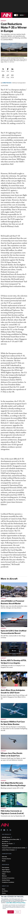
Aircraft (3, 20)
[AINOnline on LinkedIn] (10, 830)
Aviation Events (6, 880)
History (4, 893)
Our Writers (5, 891)
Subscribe (4, 856)
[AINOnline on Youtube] (4, 830)
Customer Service (6, 858)
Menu (22, 15)
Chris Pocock (6, 83)
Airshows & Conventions (8, 878)
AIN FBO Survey (6, 837)
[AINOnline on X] (7, 830)
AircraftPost (5, 841)
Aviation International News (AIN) (10, 839)
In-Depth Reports (6, 871)
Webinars (4, 876)
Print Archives (5, 867)
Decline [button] (17, 912)
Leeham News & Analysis (8, 850)
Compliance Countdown (8, 882)
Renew (3, 860)
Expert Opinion (5, 869)
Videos (4, 874)
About (3, 889)
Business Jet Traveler (7, 843)
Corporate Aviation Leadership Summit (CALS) (13, 847)
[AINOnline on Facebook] (1, 830)
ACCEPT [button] (11, 912)
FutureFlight (5, 845)
